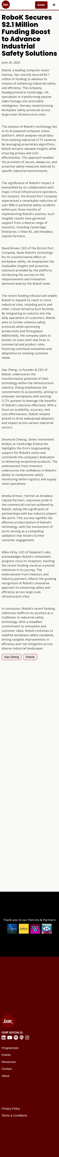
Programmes (10, 1048)
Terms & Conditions (14, 1115)
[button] (54, 5)
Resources (9, 1062)
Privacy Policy (11, 1108)
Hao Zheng (11, 657)
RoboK (30, 657)
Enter (41, 5)
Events (6, 1055)
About (5, 1076)
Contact (7, 1068)
